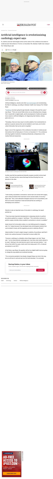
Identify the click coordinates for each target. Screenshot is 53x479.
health (2, 280)
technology (8, 280)
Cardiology (9, 110)
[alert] (11, 464)
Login (48, 24)
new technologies (31, 103)
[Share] (2, 50)
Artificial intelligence (24, 280)
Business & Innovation (12, 30)
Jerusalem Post (4, 30)
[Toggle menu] (3, 24)
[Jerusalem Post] (26, 25)
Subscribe (40, 270)
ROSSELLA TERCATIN (10, 97)
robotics (15, 280)
